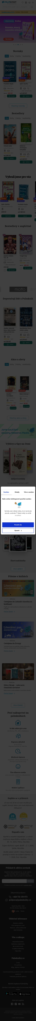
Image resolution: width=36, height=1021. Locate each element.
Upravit (16, 530)
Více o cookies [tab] (29, 492)
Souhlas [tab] (6, 492)
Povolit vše (18, 525)
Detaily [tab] (17, 492)
